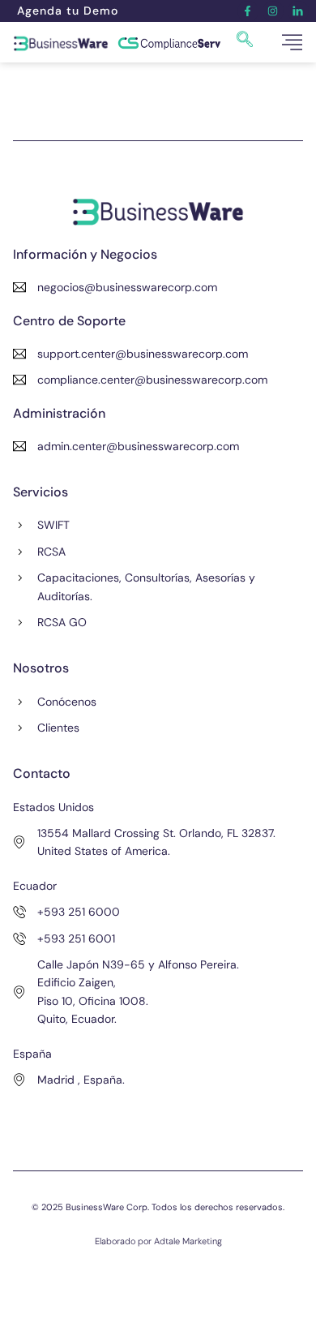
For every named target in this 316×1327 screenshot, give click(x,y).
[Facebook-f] (247, 11)
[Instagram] (273, 11)
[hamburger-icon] (292, 42)
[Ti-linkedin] (298, 11)
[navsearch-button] (244, 42)
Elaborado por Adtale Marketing (158, 1241)
